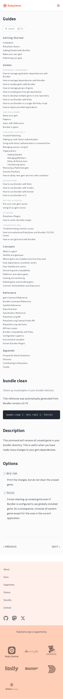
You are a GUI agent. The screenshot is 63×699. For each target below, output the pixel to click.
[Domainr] (51, 668)
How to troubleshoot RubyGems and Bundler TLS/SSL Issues (28, 234)
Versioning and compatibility (16, 270)
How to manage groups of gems (18, 87)
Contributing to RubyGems (15, 363)
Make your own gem (12, 54)
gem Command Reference (15, 297)
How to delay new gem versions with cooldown (25, 175)
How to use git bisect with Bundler (19, 239)
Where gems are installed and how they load (24, 258)
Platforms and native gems (15, 274)
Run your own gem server (15, 203)
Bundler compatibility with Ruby (18, 331)
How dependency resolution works (20, 262)
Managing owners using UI (15, 147)
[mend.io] (11, 686)
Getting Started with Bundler (16, 50)
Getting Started (14, 154)
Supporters (9, 584)
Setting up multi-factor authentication (20, 139)
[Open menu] (58, 5)
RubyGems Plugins (12, 216)
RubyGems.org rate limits (15, 324)
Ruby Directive (10, 309)
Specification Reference (14, 312)
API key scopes (10, 328)
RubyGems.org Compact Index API (19, 320)
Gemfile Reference (12, 305)
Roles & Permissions (17, 161)
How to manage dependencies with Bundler (24, 80)
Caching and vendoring (14, 278)
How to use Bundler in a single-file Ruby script (25, 103)
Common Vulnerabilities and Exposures (21, 285)
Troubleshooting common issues (18, 228)
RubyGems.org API (12, 316)
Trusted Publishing (12, 135)
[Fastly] (11, 668)
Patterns (7, 119)
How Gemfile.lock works (14, 266)
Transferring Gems (16, 164)
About (7, 569)
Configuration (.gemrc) (13, 335)
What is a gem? (10, 251)
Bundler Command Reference (17, 301)
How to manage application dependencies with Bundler (25, 75)
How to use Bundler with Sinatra (18, 187)
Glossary (7, 359)
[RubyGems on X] (23, 618)
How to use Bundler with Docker (18, 191)
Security (8, 600)
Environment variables (13, 339)
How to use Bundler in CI (14, 195)
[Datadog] (51, 650)
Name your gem (10, 115)
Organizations (9, 150)
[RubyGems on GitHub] (6, 618)
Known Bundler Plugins (14, 343)
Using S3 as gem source (14, 207)
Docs (6, 577)
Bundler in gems (10, 126)
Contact (7, 607)
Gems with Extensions (13, 123)
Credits (6, 366)
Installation (8, 42)
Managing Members (16, 157)
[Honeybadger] (31, 668)
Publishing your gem (12, 57)
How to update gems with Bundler (19, 84)
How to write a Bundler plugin (17, 220)
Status (7, 592)
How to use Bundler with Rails (17, 183)
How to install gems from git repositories (22, 91)
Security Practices (11, 171)
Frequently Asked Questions (16, 355)
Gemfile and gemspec (13, 255)
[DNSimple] (31, 650)
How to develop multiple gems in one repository (26, 95)
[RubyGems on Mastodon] (14, 618)
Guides (9, 18)
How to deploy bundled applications (20, 107)
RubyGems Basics (11, 46)
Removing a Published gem (16, 167)
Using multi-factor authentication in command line (26, 143)
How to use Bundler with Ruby (17, 99)
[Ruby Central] (11, 650)
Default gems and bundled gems (18, 281)
